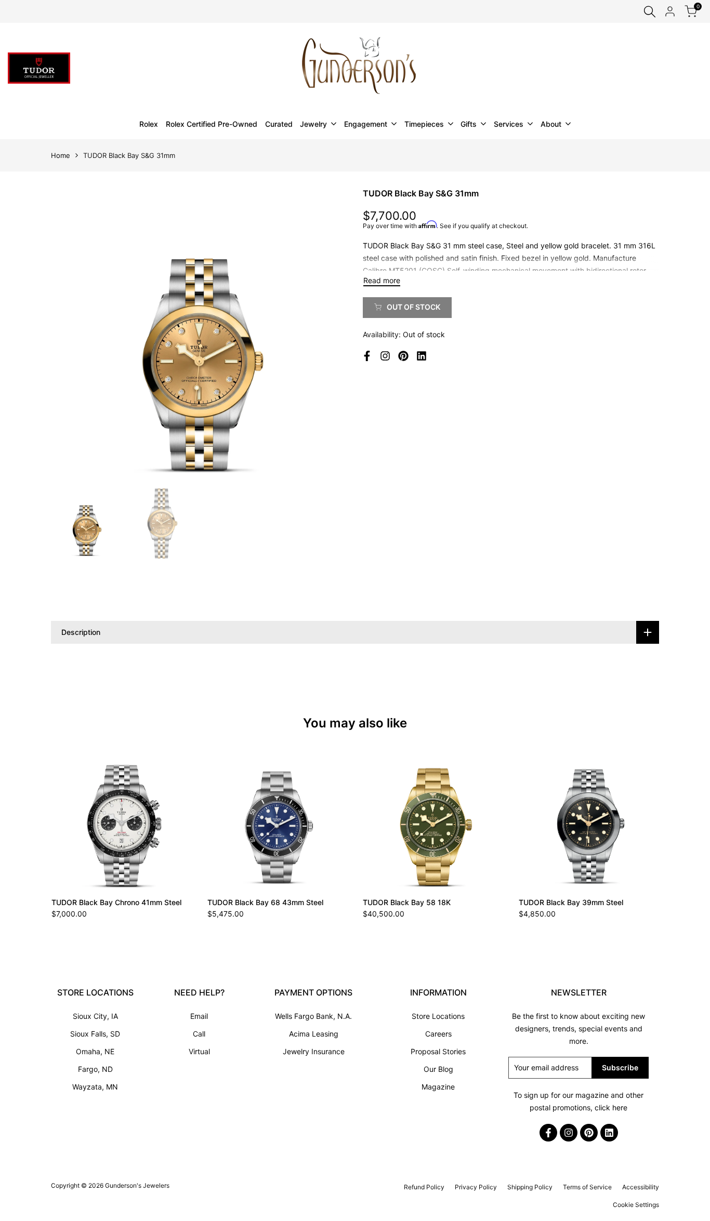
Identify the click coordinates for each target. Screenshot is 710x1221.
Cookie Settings (636, 1205)
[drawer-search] (649, 12)
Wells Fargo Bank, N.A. (313, 1016)
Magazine (438, 1086)
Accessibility (640, 1187)
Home (60, 155)
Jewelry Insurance (314, 1051)
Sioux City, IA (95, 1016)
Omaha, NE (95, 1051)
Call (199, 1033)
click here (611, 1107)
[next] (326, 335)
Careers (438, 1033)
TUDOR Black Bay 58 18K (407, 902)
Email (199, 1016)
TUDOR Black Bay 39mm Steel (571, 902)
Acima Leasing (313, 1033)
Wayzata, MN (95, 1086)
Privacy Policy (476, 1187)
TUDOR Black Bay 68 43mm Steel (265, 902)
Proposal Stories (438, 1051)
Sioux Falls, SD (95, 1033)
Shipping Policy (530, 1187)
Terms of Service (587, 1187)
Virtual (199, 1051)
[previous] (71, 335)
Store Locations (438, 1016)
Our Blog (438, 1069)
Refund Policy (424, 1187)
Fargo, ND (95, 1069)
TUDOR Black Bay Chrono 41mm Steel (116, 902)
